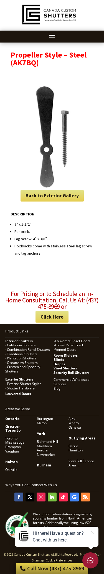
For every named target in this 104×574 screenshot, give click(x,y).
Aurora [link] (42, 450)
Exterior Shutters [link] (19, 379)
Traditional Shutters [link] (22, 354)
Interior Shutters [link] (19, 341)
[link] (50, 25)
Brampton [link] (13, 446)
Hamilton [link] (76, 450)
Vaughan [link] (12, 451)
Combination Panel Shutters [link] (28, 349)
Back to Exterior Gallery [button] (52, 195)
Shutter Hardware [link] (21, 388)
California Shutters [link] (21, 345)
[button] (51, 35)
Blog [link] (57, 388)
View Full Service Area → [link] (81, 463)
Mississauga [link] (14, 442)
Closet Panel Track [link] (70, 345)
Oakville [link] (11, 469)
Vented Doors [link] (65, 349)
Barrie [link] (73, 446)
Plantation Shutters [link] (21, 358)
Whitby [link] (74, 423)
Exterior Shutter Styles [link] (24, 383)
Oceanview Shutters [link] (22, 362)
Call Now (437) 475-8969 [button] (55, 568)
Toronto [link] (11, 438)
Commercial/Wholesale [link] (72, 379)
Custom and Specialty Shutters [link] (22, 369)
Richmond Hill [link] (47, 441)
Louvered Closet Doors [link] (72, 341)
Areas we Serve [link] (17, 408)
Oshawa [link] (75, 427)
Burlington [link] (45, 418)
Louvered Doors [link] (18, 393)
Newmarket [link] (46, 454)
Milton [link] (42, 423)
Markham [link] (44, 446)
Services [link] (60, 384)
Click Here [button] (52, 317)
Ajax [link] (72, 418)
